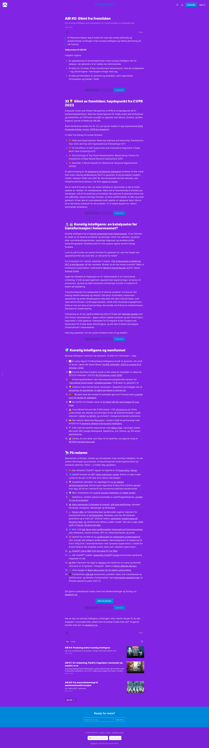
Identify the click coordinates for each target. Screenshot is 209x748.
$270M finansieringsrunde (82, 442)
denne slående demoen (125, 566)
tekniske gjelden (130, 314)
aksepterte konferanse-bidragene (104, 171)
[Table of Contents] (2, 373)
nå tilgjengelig (96, 515)
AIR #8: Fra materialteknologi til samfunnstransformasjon (81, 684)
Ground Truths (72, 271)
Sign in (202, 5)
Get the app (115, 738)
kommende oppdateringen (127, 577)
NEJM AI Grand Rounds (114, 268)
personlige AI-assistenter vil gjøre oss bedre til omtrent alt (97, 390)
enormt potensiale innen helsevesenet (108, 233)
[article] (104, 652)
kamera (102, 562)
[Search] (177, 5)
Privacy (102, 732)
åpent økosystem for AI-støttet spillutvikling (109, 570)
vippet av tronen (109, 181)
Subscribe (191, 5)
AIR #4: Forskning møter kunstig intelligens (87, 647)
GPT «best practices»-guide (105, 474)
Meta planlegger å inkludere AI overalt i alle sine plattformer (101, 504)
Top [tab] (67, 642)
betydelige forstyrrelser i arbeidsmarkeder (90, 383)
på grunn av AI (123, 409)
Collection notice (118, 732)
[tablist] (71, 641)
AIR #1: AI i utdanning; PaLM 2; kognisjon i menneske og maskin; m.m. (93, 664)
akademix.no (71, 594)
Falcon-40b (77, 512)
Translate (69, 14)
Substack (93, 743)
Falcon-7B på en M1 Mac (89, 525)
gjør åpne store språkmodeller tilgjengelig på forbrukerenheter (112, 529)
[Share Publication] (182, 5)
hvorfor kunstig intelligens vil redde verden (114, 493)
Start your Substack (98, 738)
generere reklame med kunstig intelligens (101, 423)
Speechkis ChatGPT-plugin (106, 555)
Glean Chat (116, 428)
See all (69, 700)
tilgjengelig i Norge (127, 470)
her (135, 522)
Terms (108, 732)
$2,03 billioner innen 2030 (109, 375)
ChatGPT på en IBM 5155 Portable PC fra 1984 (94, 551)
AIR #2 (82, 416)
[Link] (62, 103)
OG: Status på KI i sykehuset (75, 688)
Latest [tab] (73, 642)
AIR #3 (92, 416)
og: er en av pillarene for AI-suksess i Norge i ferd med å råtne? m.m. (91, 651)
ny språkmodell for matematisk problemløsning (117, 537)
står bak (90, 574)
